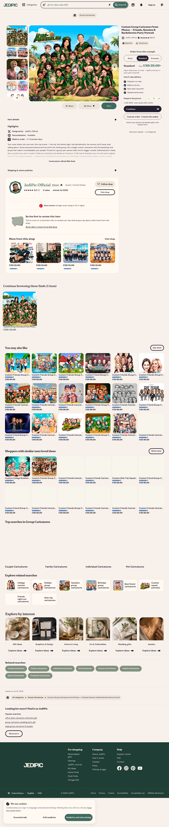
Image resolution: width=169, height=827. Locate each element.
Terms (93, 793)
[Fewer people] (149, 99)
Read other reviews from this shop (41, 227)
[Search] (120, 5)
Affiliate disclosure (156, 793)
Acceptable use (138, 793)
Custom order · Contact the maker (142, 117)
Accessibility (122, 793)
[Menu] (162, 4)
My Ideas (72, 768)
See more (157, 348)
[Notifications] (141, 4)
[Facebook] (119, 768)
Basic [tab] (130, 58)
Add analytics (49, 817)
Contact (120, 762)
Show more (156, 451)
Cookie (111, 793)
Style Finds (73, 776)
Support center (124, 754)
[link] (20, 314)
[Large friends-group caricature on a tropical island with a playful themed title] (17, 36)
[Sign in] (151, 4)
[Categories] (29, 4)
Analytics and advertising (78, 817)
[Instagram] (126, 768)
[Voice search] (109, 5)
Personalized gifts (73, 755)
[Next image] (115, 67)
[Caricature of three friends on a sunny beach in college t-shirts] (12, 86)
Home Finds (73, 772)
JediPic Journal (75, 764)
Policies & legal (99, 769)
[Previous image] (33, 67)
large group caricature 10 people (19, 726)
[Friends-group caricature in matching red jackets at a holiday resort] (23, 53)
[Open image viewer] (74, 63)
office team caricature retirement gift (21, 718)
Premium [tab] (155, 58)
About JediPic (98, 754)
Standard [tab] (143, 58)
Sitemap (71, 760)
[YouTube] (139, 768)
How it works (98, 758)
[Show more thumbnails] (17, 98)
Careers (96, 762)
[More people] (159, 99)
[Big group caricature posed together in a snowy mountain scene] (12, 53)
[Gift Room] (133, 4)
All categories (18, 697)
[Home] (10, 4)
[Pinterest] (133, 768)
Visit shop (105, 192)
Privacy (102, 793)
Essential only (20, 817)
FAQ (119, 758)
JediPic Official (37, 185)
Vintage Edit (73, 780)
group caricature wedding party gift (20, 722)
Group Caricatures (35, 697)
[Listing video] (17, 69)
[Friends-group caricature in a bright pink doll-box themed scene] (23, 86)
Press (94, 765)
